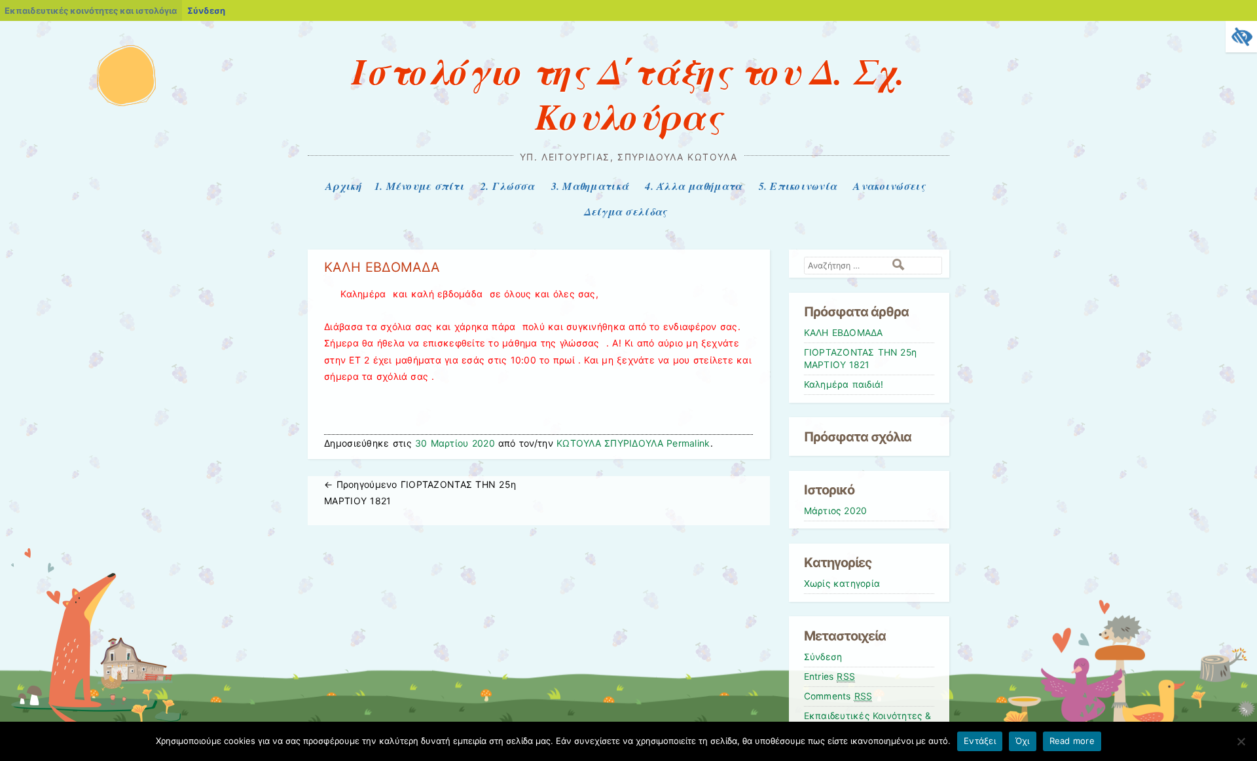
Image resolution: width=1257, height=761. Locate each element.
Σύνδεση (206, 10)
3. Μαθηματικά (589, 186)
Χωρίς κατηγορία (842, 583)
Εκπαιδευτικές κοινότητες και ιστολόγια (91, 10)
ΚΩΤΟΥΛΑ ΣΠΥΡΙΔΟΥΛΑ (609, 443)
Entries (830, 676)
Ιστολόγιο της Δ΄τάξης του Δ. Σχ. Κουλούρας (628, 93)
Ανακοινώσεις (888, 186)
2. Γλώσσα (507, 186)
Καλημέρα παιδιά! (844, 384)
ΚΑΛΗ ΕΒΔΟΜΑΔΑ (843, 332)
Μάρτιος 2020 (835, 511)
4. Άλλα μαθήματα (693, 186)
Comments (838, 696)
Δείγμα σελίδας (625, 211)
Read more (1072, 740)
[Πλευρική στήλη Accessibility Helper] (1241, 36)
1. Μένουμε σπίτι (419, 186)
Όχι (1022, 740)
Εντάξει (980, 740)
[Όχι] (1240, 741)
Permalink (688, 443)
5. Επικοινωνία (798, 186)
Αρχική (343, 186)
